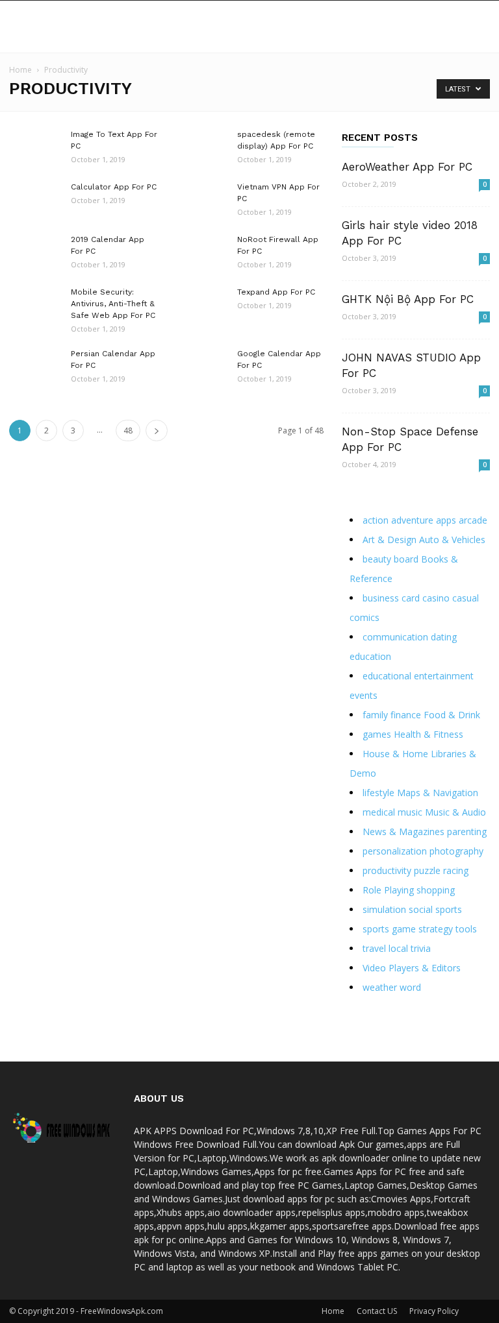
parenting (467, 831)
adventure (412, 520)
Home (20, 69)
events (363, 695)
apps (446, 520)
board (406, 559)
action (376, 520)
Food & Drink (452, 715)
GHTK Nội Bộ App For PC (408, 299)
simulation (384, 909)
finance (405, 715)
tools (466, 929)
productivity (387, 870)
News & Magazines (403, 831)
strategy (435, 929)
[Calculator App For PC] (35, 203)
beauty (377, 559)
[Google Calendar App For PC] (201, 370)
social (421, 909)
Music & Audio (455, 812)
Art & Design (389, 539)
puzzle (427, 870)
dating (444, 637)
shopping (435, 890)
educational (387, 676)
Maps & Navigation (437, 792)
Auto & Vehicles (452, 539)
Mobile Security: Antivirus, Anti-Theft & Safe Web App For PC (113, 303)
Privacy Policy (434, 1311)
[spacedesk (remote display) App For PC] (201, 151)
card (411, 598)
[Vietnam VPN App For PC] (201, 203)
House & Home (395, 753)
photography (456, 851)
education (370, 656)
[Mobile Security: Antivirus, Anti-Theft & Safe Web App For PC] (35, 309)
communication (395, 637)
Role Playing (388, 890)
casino (436, 598)
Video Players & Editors (412, 968)
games (377, 734)
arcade (473, 520)
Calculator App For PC (114, 186)
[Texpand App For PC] (201, 309)
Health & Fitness (428, 734)
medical (379, 812)
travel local (385, 948)
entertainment (444, 676)
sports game (389, 929)
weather (380, 987)
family (375, 715)
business (381, 598)
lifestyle (378, 792)
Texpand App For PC (276, 292)
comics (364, 617)
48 (128, 430)
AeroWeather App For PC (407, 166)
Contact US (377, 1311)
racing (455, 870)
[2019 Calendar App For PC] (35, 256)
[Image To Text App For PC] (35, 151)
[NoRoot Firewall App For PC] (201, 256)
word (410, 987)
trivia (421, 948)
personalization (395, 851)
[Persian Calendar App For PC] (35, 370)
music (410, 812)
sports (448, 909)
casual (465, 598)
